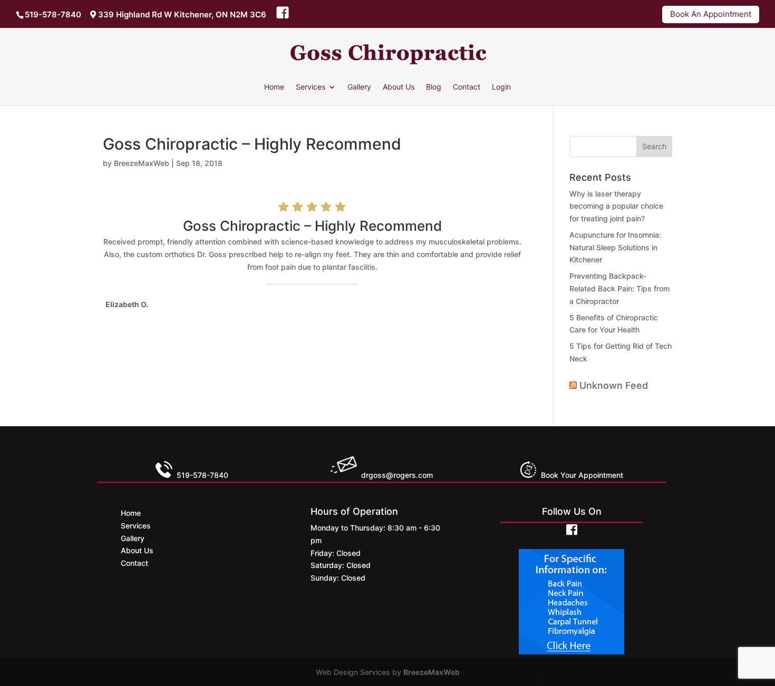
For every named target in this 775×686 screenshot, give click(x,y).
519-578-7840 (53, 14)
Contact (466, 87)
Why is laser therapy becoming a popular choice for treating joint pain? (616, 206)
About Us (398, 87)
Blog (433, 87)
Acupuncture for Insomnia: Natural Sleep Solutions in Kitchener (615, 247)
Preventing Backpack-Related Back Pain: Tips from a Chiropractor (619, 288)
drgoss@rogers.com (397, 475)
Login (501, 87)
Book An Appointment (710, 14)
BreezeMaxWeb (141, 163)
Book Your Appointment (580, 475)
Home (274, 87)
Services (310, 87)
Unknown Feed (613, 385)
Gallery (359, 87)
